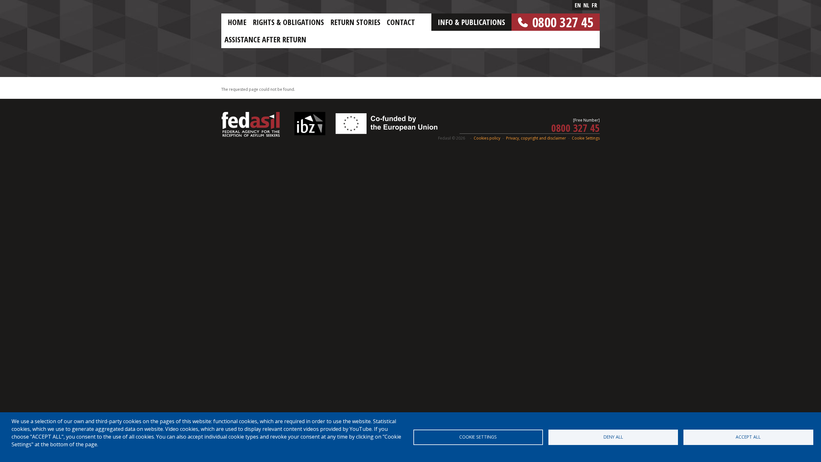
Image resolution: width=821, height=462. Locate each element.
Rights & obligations (288, 22)
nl (586, 5)
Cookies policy (487, 138)
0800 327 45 (562, 22)
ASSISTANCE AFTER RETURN (265, 39)
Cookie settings (478, 437)
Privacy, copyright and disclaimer (536, 138)
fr (594, 5)
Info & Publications (471, 22)
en (578, 5)
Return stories (355, 22)
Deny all (613, 437)
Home (237, 22)
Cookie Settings (586, 138)
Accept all (748, 437)
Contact (401, 22)
